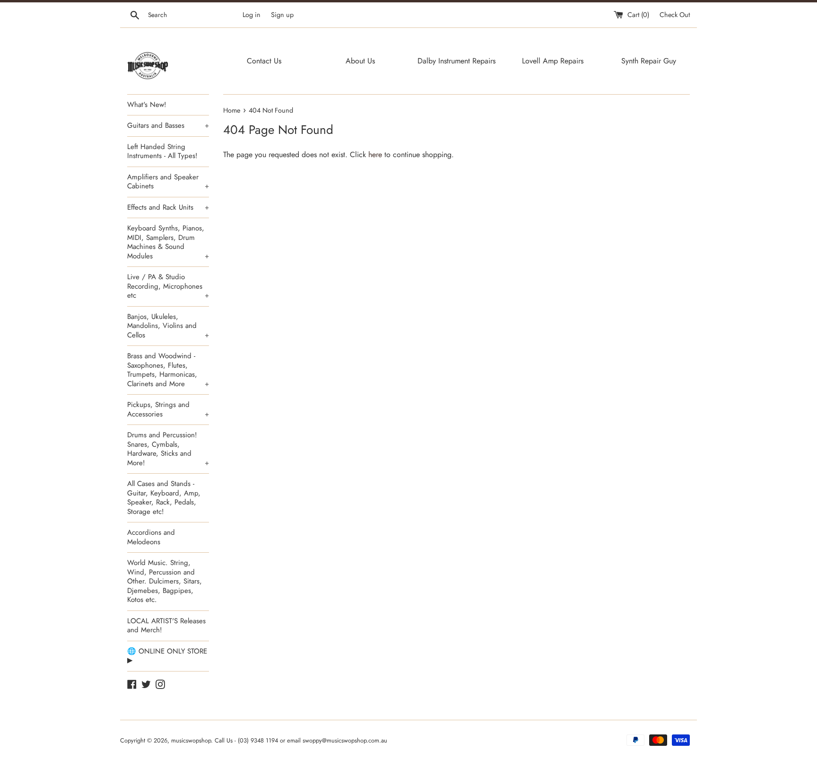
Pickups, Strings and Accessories (168, 409)
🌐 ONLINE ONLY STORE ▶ (167, 656)
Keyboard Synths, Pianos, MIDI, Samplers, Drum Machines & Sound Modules (168, 242)
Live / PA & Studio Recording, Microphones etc (168, 286)
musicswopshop (191, 740)
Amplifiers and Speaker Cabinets (168, 182)
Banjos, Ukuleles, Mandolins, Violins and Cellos (168, 325)
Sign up (282, 14)
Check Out (675, 14)
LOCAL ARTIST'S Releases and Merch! (166, 626)
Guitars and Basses (168, 125)
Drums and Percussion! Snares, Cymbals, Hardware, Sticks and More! (168, 449)
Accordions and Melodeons (151, 537)
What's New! (146, 104)
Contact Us (264, 60)
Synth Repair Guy (648, 60)
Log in (252, 14)
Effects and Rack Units (168, 207)
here (375, 154)
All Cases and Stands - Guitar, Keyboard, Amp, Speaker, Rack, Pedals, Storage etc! (163, 497)
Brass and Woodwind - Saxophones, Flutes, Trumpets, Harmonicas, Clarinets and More (168, 370)
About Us (360, 60)
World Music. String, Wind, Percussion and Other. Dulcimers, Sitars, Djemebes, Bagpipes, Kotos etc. (164, 581)
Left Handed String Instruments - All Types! (162, 151)
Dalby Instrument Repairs (456, 60)
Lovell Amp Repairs (552, 60)
